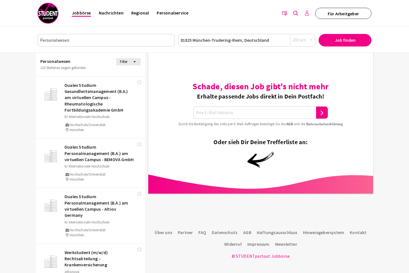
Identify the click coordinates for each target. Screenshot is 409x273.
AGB (289, 124)
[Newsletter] (284, 13)
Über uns (163, 232)
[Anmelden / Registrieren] (306, 13)
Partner (185, 232)
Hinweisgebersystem (323, 232)
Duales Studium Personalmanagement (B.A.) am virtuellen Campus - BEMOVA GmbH (99, 153)
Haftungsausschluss (277, 232)
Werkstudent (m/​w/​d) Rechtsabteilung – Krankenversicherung (86, 259)
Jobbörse (81, 13)
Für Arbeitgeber (343, 13)
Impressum (258, 244)
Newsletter (286, 244)
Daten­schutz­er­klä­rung (324, 124)
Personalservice (172, 13)
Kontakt (358, 232)
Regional (140, 13)
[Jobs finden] (295, 13)
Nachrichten (111, 13)
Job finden (345, 40)
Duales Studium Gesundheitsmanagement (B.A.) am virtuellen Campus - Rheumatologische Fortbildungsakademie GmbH (96, 97)
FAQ (202, 232)
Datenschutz (225, 232)
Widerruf (233, 244)
